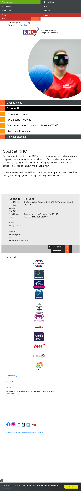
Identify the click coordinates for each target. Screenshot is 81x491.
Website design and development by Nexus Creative (24, 433)
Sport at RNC (14, 108)
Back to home (14, 102)
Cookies (10, 381)
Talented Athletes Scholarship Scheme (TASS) (32, 125)
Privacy (9, 387)
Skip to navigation (48, 2)
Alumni (44, 6)
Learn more (7, 488)
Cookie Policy (10, 393)
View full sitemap (16, 136)
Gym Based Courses (18, 131)
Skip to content (7, 2)
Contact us (46, 11)
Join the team (6, 11)
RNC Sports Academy (19, 119)
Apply (4, 15)
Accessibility (6, 6)
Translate (23, 25)
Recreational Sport (17, 114)
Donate (45, 15)
